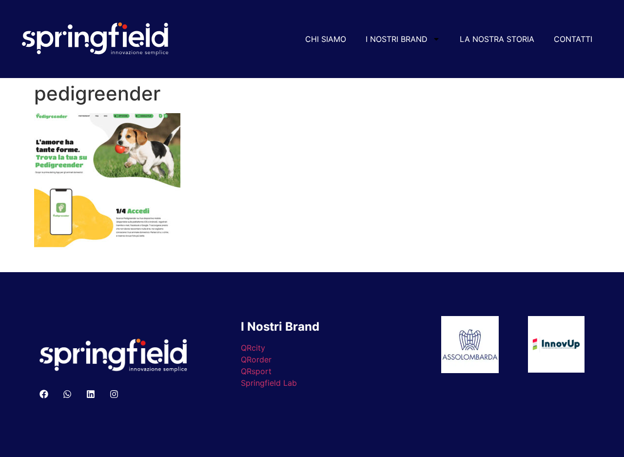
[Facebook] (43, 394)
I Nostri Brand (397, 39)
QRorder (256, 359)
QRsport (256, 371)
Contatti (573, 39)
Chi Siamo (325, 39)
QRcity (253, 348)
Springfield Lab (269, 383)
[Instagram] (114, 394)
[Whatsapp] (67, 394)
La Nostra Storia (497, 39)
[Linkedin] (90, 394)
